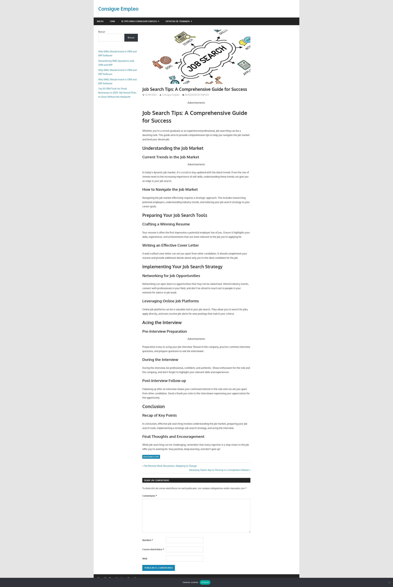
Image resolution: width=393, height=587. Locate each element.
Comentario (149, 495)
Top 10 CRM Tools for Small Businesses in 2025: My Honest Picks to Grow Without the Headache (117, 92)
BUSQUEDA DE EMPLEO (197, 94)
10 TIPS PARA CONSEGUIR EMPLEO (139, 21)
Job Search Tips (151, 457)
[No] (389, 582)
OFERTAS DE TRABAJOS (178, 21)
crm (112, 21)
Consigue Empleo (118, 9)
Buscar (101, 31)
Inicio (100, 21)
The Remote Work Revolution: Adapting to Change (170, 465)
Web (144, 558)
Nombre (147, 540)
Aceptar (205, 582)
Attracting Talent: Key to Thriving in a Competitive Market (219, 470)
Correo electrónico (153, 549)
